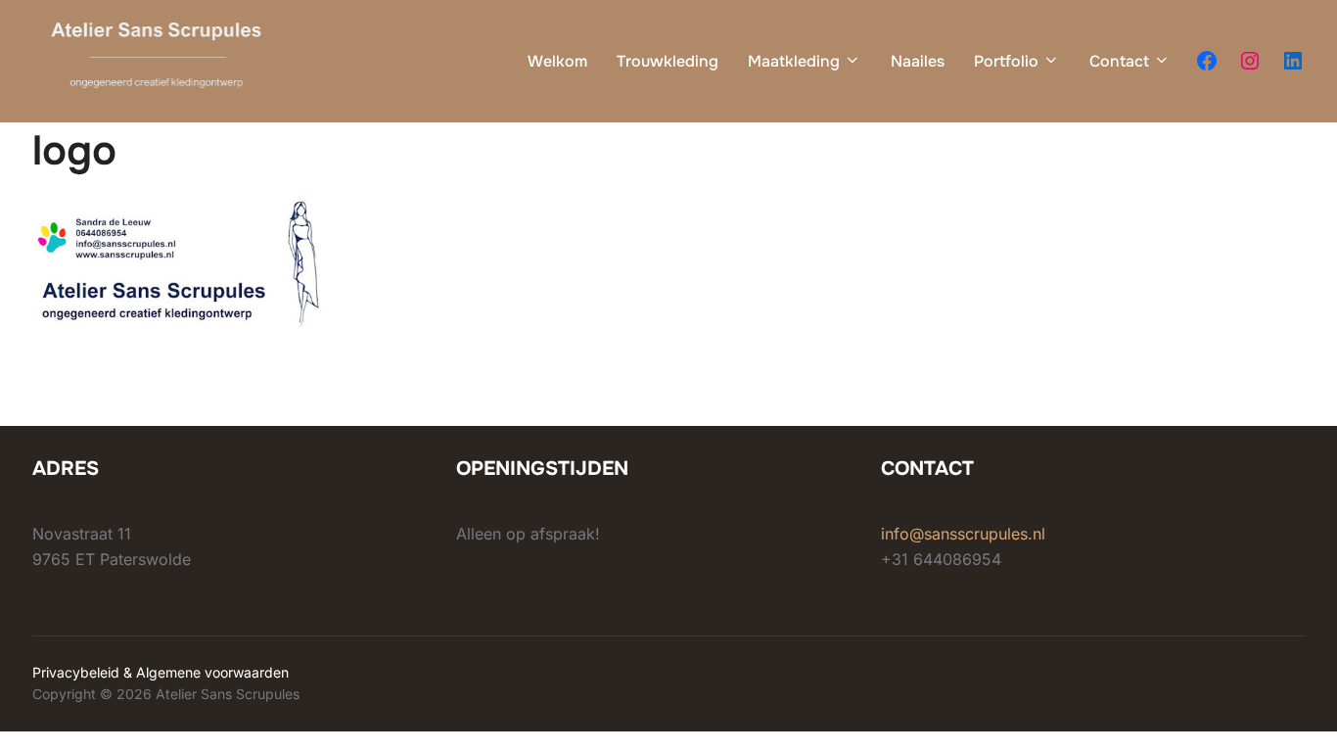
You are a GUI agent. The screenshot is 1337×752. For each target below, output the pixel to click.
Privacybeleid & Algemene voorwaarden (160, 672)
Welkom (557, 61)
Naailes (918, 61)
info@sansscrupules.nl (963, 533)
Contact (1119, 61)
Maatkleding (794, 61)
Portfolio (1006, 61)
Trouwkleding (667, 61)
